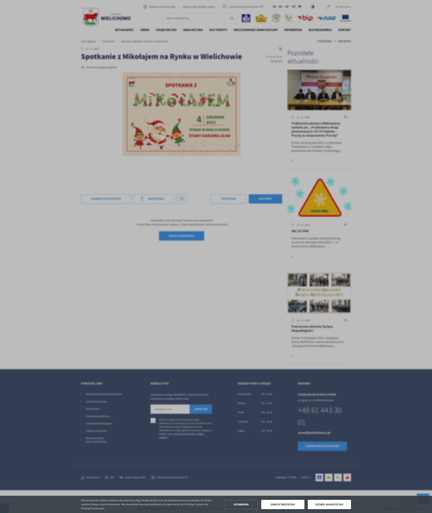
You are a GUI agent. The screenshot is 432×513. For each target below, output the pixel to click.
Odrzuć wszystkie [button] (283, 504)
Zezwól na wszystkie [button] (329, 504)
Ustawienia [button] (241, 504)
